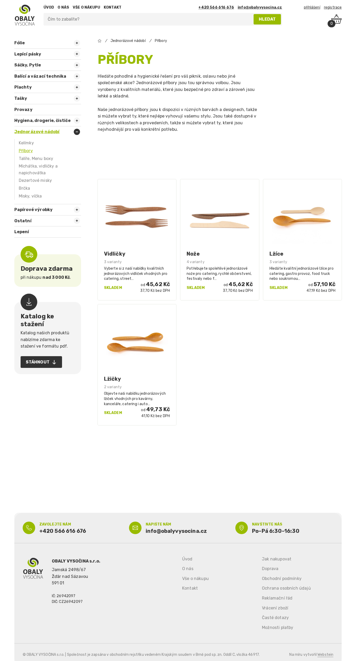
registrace (333, 7)
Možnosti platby (277, 627)
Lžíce (276, 254)
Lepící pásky (27, 54)
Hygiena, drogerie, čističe (42, 120)
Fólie (19, 42)
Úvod (187, 559)
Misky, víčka (30, 196)
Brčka (24, 188)
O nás (187, 568)
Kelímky (26, 142)
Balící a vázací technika (40, 76)
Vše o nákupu (195, 578)
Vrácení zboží (275, 608)
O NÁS (63, 7)
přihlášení (312, 7)
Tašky (20, 98)
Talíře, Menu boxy (36, 158)
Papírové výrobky (33, 209)
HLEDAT (267, 19)
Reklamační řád (277, 598)
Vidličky (114, 254)
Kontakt (190, 588)
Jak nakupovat (276, 559)
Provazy (23, 109)
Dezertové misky (35, 180)
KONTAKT (112, 7)
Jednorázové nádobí (37, 131)
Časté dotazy (275, 617)
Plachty (23, 87)
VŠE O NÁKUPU (86, 7)
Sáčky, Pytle (27, 65)
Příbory (26, 150)
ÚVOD (49, 7)
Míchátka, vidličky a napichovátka (38, 169)
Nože (193, 254)
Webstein (325, 654)
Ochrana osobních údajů (286, 588)
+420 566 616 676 (216, 7)
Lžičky (112, 379)
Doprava (270, 568)
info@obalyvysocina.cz (260, 7)
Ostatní (23, 220)
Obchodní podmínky (282, 578)
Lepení (21, 231)
